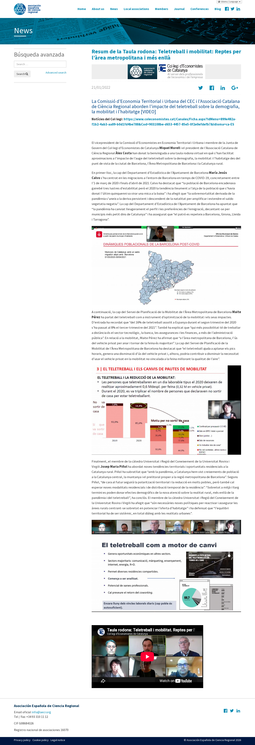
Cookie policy (40, 740)
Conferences (199, 9)
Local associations (136, 9)
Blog (218, 9)
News (114, 9)
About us (98, 9)
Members (161, 9)
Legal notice (58, 740)
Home (81, 9)
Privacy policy (22, 740)
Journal (179, 9)
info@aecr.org (41, 712)
